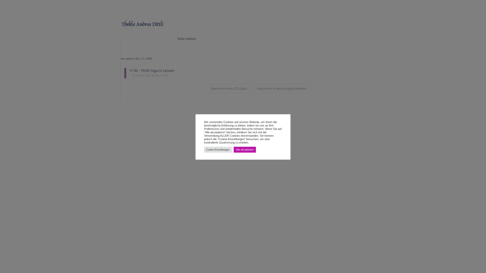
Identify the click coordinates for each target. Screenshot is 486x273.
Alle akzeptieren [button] (245, 149)
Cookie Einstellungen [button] (218, 149)
